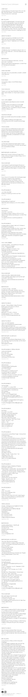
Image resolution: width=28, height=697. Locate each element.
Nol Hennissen (5, 141)
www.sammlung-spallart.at (16, 217)
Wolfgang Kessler (6, 114)
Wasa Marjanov (6, 89)
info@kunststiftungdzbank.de (8, 480)
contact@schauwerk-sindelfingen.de (9, 682)
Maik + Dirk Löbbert (7, 99)
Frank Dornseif (6, 163)
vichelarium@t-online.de (7, 601)
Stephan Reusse (6, 48)
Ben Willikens (5, 19)
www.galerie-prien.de (6, 217)
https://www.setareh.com (7, 426)
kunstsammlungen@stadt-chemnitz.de (10, 376)
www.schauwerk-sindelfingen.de (8, 683)
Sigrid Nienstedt (6, 70)
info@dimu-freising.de (6, 622)
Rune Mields (5, 80)
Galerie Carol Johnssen (10, 4)
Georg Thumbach (6, 35)
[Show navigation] (24, 4)
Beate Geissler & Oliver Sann (9, 152)
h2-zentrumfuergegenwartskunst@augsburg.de (12, 402)
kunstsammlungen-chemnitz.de (8, 377)
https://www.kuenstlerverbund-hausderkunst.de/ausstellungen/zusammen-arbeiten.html (14, 266)
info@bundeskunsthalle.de (7, 456)
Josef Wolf (4, 8)
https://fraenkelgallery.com (7, 424)
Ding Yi (3, 175)
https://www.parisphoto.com (8, 423)
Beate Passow (5, 58)
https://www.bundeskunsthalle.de (9, 458)
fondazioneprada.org (6, 551)
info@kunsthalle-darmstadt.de (8, 517)
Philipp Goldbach (6, 190)
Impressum (18, 693)
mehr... (3, 689)
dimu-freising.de (20, 622)
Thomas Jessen (5, 126)
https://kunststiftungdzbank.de (8, 481)
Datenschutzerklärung (7, 694)
